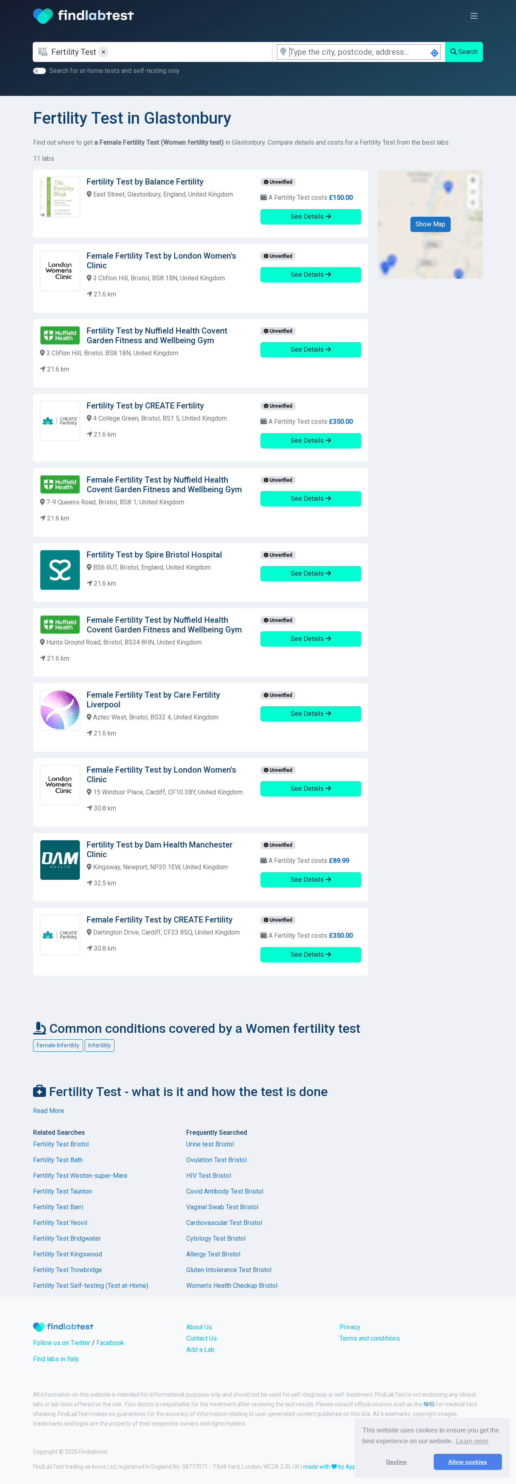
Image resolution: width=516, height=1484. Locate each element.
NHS (429, 1404)
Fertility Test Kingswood (67, 1254)
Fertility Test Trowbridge (67, 1270)
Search (467, 52)
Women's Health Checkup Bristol (231, 1285)
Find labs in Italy (56, 1359)
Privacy (349, 1327)
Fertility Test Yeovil (60, 1223)
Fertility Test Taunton (62, 1191)
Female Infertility (58, 1045)
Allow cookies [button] (467, 1462)
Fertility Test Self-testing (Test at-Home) (90, 1285)
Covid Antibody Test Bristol (224, 1191)
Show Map (430, 224)
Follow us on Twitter (61, 1343)
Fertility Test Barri (58, 1207)
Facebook (110, 1343)
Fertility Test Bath (58, 1160)
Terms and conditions (369, 1338)
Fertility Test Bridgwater (67, 1238)
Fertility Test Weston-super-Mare (80, 1175)
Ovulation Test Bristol (216, 1160)
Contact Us (201, 1338)
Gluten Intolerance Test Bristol (228, 1270)
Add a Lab (200, 1349)
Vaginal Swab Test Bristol (222, 1207)
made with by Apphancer (338, 1466)
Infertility (99, 1045)
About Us (199, 1327)
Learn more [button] (472, 1441)
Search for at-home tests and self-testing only (114, 71)
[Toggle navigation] (474, 16)
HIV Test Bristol (208, 1175)
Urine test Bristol (210, 1144)
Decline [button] (396, 1462)
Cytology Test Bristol (216, 1238)
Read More (48, 1111)
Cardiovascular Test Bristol (224, 1223)
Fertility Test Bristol (61, 1144)
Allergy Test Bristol (213, 1254)
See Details (308, 216)
